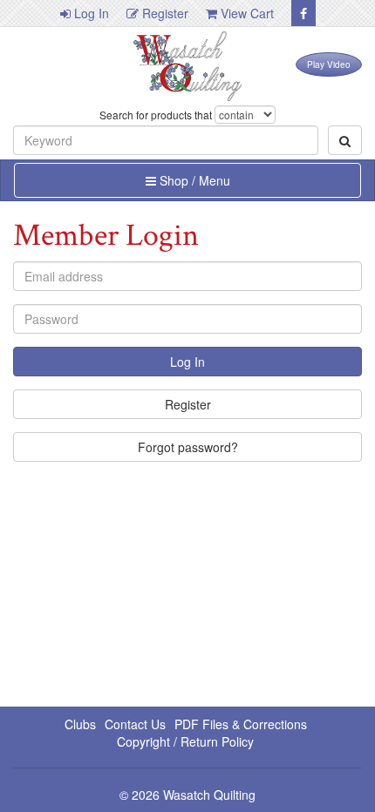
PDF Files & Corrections (240, 724)
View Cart (245, 13)
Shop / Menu (193, 180)
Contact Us (135, 724)
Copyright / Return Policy (185, 741)
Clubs (80, 724)
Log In (90, 13)
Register (163, 13)
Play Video (329, 64)
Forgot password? (188, 447)
